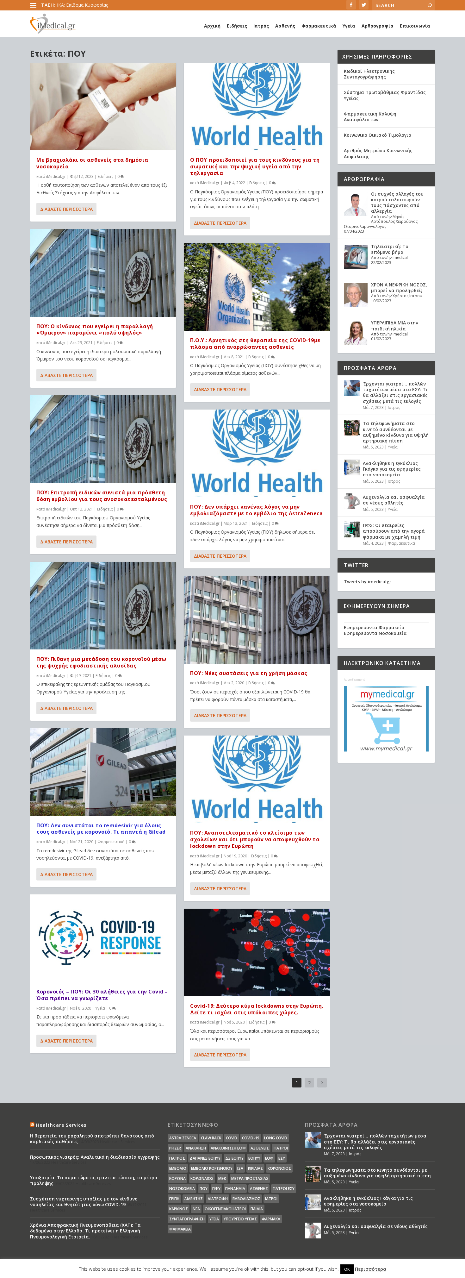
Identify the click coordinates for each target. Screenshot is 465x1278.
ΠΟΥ (204, 1188)
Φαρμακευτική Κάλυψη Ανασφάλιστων (370, 116)
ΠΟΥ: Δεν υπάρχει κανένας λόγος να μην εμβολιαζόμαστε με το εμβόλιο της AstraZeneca (256, 510)
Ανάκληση (196, 1148)
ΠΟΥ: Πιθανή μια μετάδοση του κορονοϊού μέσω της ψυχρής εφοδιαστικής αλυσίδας (101, 662)
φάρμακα (271, 1219)
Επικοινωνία (415, 26)
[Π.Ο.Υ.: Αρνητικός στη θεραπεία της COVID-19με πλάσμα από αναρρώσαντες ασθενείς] (257, 287)
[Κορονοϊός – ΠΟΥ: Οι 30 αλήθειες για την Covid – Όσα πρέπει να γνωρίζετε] (103, 938)
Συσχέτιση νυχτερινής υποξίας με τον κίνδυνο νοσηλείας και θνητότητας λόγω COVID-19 (84, 1201)
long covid (275, 1138)
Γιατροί (281, 1148)
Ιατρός (261, 26)
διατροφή (218, 1198)
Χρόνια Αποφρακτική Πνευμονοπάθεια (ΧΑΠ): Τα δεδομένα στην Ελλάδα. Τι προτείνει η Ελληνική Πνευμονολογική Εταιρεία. (85, 1230)
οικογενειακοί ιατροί (225, 1209)
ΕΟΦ (269, 1158)
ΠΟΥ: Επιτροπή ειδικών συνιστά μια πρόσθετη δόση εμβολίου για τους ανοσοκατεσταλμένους (101, 496)
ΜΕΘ (222, 1178)
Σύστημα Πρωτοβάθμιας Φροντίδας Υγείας (385, 95)
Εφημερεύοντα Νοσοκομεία (375, 633)
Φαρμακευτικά (318, 26)
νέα (196, 1209)
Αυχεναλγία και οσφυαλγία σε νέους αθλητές (394, 500)
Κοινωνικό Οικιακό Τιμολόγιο (377, 135)
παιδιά (257, 1209)
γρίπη (174, 1198)
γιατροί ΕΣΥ (283, 1188)
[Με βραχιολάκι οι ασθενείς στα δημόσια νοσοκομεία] (103, 106)
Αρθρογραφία (378, 26)
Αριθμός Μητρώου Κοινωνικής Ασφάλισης (378, 153)
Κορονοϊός (279, 1168)
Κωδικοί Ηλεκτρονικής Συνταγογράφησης (369, 74)
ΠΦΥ (216, 1188)
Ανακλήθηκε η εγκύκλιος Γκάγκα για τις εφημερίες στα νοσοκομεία (392, 469)
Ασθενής (285, 26)
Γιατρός (177, 1158)
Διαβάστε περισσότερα (66, 209)
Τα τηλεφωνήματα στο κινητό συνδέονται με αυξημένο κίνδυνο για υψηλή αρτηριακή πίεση (396, 432)
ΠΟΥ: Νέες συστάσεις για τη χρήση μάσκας (248, 673)
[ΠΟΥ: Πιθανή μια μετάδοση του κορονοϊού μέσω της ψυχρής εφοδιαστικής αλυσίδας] (103, 605)
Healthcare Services (61, 1125)
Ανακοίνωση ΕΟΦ (228, 1148)
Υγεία (349, 26)
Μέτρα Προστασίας (250, 1178)
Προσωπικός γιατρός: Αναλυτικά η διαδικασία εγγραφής (95, 1157)
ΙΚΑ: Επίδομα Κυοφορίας (82, 5)
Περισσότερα (370, 1269)
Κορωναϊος (202, 1178)
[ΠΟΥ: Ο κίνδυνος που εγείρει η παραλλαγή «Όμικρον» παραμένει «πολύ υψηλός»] (103, 273)
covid (231, 1138)
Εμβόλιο (177, 1168)
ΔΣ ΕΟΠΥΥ (234, 1158)
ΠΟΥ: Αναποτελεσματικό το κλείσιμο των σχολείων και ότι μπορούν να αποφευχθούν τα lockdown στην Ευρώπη (254, 839)
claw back (211, 1138)
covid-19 (250, 1138)
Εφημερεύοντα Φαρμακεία (374, 627)
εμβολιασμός (246, 1198)
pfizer (175, 1148)
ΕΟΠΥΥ (254, 1158)
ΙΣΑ (240, 1168)
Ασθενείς (260, 1148)
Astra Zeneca (182, 1138)
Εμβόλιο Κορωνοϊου (211, 1168)
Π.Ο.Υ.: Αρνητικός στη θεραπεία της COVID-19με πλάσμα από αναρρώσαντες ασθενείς (255, 343)
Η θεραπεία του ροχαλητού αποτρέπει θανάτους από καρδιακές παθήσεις (92, 1138)
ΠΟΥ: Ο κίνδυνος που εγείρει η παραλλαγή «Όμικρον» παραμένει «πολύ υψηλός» (94, 329)
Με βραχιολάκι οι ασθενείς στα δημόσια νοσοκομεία (92, 163)
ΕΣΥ (281, 1158)
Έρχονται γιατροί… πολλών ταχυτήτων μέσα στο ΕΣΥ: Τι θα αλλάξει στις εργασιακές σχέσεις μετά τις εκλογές (395, 392)
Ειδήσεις (237, 26)
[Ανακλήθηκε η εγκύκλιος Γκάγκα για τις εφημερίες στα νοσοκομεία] (352, 467)
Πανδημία (235, 1188)
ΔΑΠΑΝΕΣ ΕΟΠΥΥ (205, 1158)
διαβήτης (193, 1198)
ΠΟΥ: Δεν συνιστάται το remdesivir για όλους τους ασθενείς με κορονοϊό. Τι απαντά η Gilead (101, 829)
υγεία (214, 1219)
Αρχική (212, 26)
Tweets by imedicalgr (367, 582)
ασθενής (259, 1188)
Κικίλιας (255, 1168)
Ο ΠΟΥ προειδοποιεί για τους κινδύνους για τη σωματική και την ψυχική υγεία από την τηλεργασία (254, 166)
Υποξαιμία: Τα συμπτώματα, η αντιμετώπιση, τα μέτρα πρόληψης (94, 1180)
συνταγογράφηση (187, 1219)
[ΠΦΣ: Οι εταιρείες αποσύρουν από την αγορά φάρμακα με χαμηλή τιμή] (352, 529)
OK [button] (347, 1269)
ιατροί (271, 1198)
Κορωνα (177, 1178)
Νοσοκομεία (182, 1188)
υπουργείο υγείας (240, 1219)
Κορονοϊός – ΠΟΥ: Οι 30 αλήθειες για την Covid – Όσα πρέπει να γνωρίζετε (102, 995)
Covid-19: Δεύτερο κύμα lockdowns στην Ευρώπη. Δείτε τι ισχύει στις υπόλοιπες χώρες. (256, 1009)
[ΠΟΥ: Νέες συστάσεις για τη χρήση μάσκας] (257, 620)
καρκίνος (178, 1209)
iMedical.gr (56, 176)
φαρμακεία (180, 1229)
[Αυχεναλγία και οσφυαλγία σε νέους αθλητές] (352, 501)
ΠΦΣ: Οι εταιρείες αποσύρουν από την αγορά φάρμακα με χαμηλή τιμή (394, 531)
